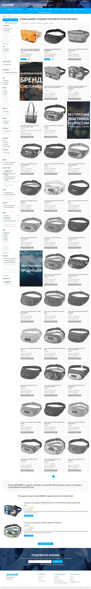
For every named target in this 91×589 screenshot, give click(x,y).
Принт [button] (4, 212)
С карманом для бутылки (10, 264)
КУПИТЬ (23, 59)
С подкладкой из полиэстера (11, 72)
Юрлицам (38, 5)
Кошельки (50, 9)
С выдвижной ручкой (9, 284)
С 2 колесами (7, 113)
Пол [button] (4, 77)
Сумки (25, 9)
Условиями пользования (57, 564)
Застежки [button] (5, 149)
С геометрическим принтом (11, 226)
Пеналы (57, 9)
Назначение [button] (6, 25)
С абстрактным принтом (10, 224)
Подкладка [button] (6, 69)
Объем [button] (5, 87)
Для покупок (7, 41)
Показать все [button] (5, 43)
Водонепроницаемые (9, 205)
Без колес (7, 111)
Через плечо (7, 146)
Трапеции (36, 9)
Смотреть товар (28, 515)
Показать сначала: (25, 23)
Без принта (7, 215)
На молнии (7, 152)
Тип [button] (4, 46)
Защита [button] (5, 203)
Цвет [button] (4, 229)
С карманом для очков (9, 260)
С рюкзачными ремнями (10, 194)
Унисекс (6, 84)
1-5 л (6, 90)
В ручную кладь (8, 64)
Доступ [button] (5, 159)
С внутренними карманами (10, 258)
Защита (69, 9)
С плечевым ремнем (9, 192)
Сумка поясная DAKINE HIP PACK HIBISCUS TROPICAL (42, 523)
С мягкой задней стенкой (10, 176)
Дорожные (7, 49)
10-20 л (6, 97)
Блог (72, 576)
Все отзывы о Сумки (45, 543)
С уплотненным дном (9, 207)
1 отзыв (52, 463)
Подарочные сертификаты (45, 12)
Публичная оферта (59, 580)
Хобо (6, 58)
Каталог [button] (33, 5)
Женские (6, 80)
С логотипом (7, 219)
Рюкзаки (19, 9)
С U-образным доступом (10, 162)
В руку (6, 140)
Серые (6, 236)
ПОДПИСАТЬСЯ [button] (57, 561)
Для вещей (7, 30)
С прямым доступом (9, 164)
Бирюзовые (7, 232)
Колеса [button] (5, 108)
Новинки (44, 5)
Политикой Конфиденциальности (45, 564)
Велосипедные (8, 32)
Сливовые (7, 248)
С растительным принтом (10, 220)
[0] (86, 5)
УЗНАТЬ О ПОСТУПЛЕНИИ (74, 59)
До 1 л (6, 94)
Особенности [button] (6, 278)
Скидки (72, 578)
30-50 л (6, 92)
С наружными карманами (10, 262)
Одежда (75, 9)
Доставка (41, 576)
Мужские (7, 82)
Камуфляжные (8, 217)
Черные (6, 239)
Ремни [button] (4, 189)
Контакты (51, 5)
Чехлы (30, 9)
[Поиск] (66, 5)
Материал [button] (5, 128)
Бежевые (6, 241)
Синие (6, 238)
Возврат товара (42, 580)
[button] (71, 1)
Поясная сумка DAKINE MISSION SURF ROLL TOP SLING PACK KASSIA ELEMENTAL (52, 503)
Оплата (40, 578)
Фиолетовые (7, 250)
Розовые (6, 247)
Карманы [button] (5, 255)
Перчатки (43, 9)
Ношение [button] (5, 138)
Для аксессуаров (8, 28)
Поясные (6, 50)
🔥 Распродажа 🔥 (10, 9)
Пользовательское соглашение (61, 582)
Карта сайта (57, 578)
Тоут (5, 56)
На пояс (6, 144)
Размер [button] (5, 118)
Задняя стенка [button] (7, 167)
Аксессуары (82, 9)
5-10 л (6, 95)
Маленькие (7, 121)
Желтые (6, 234)
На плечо (6, 142)
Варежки (63, 9)
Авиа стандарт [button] (7, 61)
